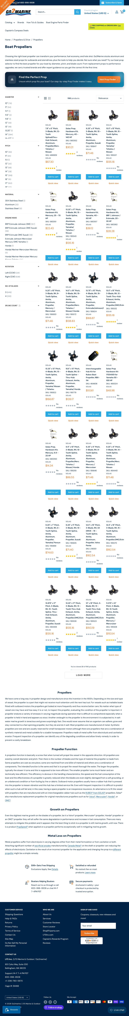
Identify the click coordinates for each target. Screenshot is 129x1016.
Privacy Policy (34, 533)
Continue (64, 512)
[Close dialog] (99, 478)
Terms (43, 533)
